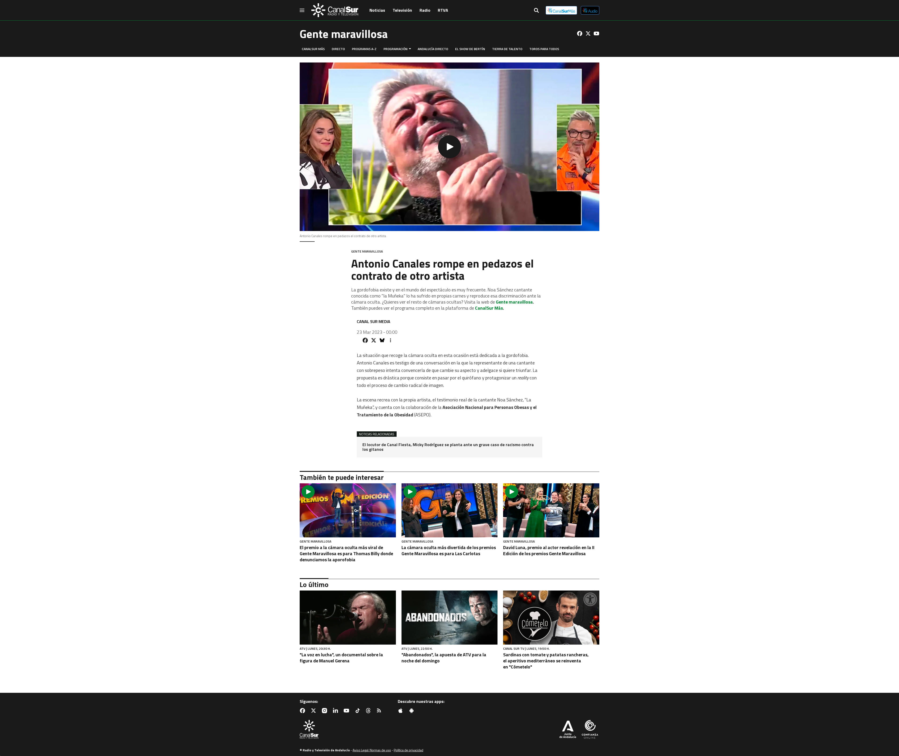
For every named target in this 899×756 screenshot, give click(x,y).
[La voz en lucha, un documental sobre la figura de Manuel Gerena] (348, 618)
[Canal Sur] (334, 10)
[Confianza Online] (590, 730)
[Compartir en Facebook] (365, 340)
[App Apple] (401, 710)
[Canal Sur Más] (561, 10)
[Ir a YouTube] (596, 33)
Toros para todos (544, 48)
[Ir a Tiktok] (358, 710)
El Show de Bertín (470, 48)
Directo (338, 48)
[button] (449, 146)
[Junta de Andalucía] (567, 730)
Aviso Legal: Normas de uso (372, 750)
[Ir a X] (588, 33)
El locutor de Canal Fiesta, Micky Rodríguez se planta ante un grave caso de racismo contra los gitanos (448, 447)
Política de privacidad (408, 750)
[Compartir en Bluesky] (382, 340)
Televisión (402, 10)
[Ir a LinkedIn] (336, 710)
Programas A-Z (364, 48)
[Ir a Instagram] (325, 710)
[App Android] (412, 710)
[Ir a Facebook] (579, 33)
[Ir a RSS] (380, 710)
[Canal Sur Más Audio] (590, 10)
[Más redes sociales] (390, 340)
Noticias (377, 10)
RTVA (443, 10)
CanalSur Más (313, 48)
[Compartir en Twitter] (373, 340)
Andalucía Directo (433, 48)
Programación (395, 48)
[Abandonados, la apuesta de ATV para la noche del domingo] (450, 618)
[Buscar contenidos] (536, 10)
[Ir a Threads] (369, 710)
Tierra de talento (507, 48)
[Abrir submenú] (410, 48)
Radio (425, 10)
